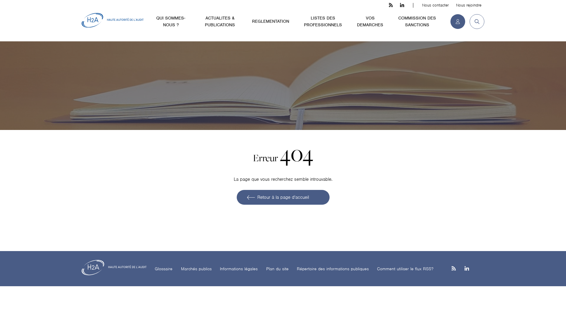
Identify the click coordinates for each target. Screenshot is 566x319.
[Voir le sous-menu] (191, 18)
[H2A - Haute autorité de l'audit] (113, 20)
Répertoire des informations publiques (333, 268)
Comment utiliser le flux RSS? (405, 268)
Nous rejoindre (468, 5)
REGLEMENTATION (270, 21)
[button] (474, 21)
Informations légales (239, 268)
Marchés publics (196, 268)
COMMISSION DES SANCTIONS (417, 21)
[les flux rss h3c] (391, 5)
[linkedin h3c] (402, 5)
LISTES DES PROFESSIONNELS (323, 21)
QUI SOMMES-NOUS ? (170, 21)
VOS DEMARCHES (370, 21)
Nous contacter (435, 5)
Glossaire (163, 268)
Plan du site (277, 268)
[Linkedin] (467, 269)
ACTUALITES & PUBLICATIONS (220, 21)
